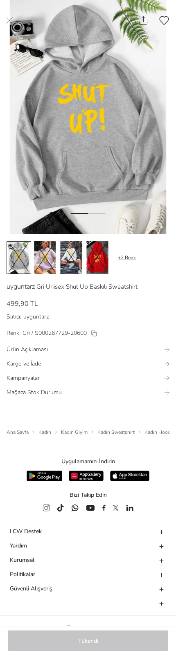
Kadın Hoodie (159, 432)
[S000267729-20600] (94, 333)
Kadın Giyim (74, 432)
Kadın (44, 432)
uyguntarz (21, 286)
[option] (19, 257)
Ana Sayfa (18, 432)
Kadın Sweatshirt (116, 432)
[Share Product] (143, 20)
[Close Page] (10, 20)
